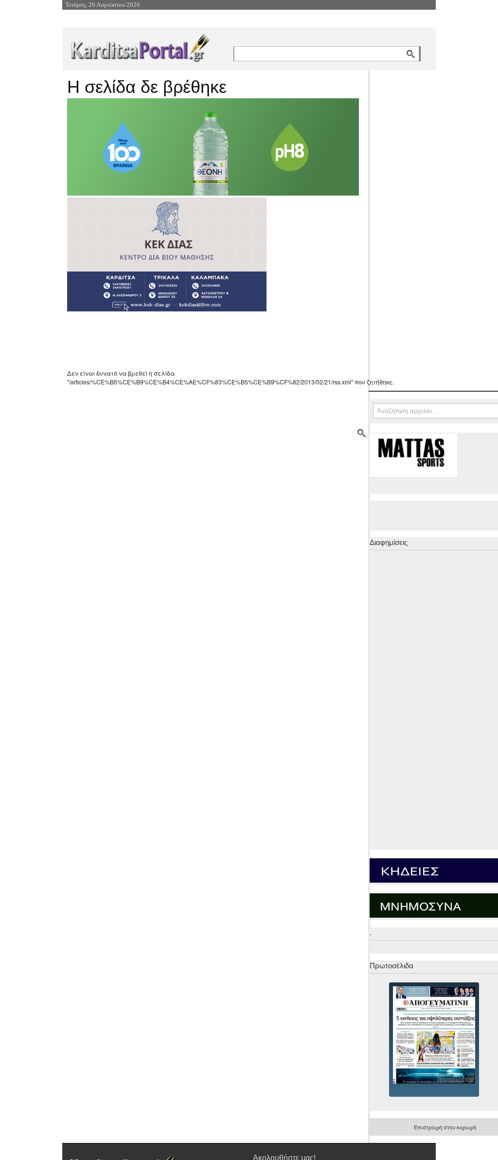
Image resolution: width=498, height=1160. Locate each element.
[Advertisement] (239, 340)
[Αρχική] (140, 46)
